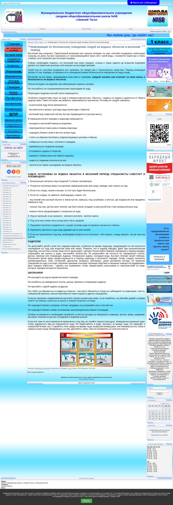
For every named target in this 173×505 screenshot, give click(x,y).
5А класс (6, 205)
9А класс (6, 225)
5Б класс (6, 207)
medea (70, 368)
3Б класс (6, 199)
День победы (7, 240)
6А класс (6, 209)
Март (41, 42)
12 (45, 42)
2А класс (6, 192)
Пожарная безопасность (11, 236)
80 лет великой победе (11, 249)
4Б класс (6, 203)
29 (163, 419)
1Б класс (6, 190)
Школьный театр (8, 244)
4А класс (6, 201)
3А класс (6, 196)
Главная (42, 29)
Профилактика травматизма (12, 238)
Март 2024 (165, 403)
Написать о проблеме (159, 258)
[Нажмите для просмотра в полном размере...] (86, 366)
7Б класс (6, 218)
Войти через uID (13, 166)
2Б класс (6, 194)
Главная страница (9, 186)
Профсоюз (6, 242)
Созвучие (6, 246)
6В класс (6, 214)
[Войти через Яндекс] (13, 172)
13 (156, 413)
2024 (36, 42)
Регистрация (86, 29)
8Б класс (6, 223)
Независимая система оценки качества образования (159, 430)
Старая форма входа (13, 177)
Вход (130, 29)
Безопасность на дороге (11, 233)
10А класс (6, 229)
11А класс (6, 231)
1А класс (6, 188)
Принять (86, 501)
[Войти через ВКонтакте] (9, 172)
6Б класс (6, 212)
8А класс (6, 220)
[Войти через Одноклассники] (18, 172)
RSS (169, 31)
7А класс (6, 216)
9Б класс (6, 227)
